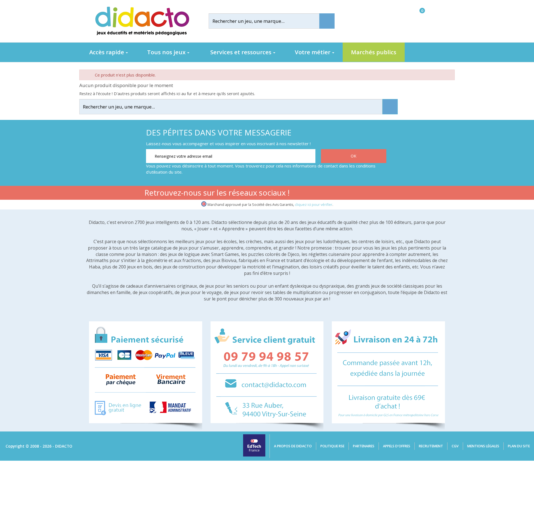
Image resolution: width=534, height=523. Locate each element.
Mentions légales (483, 446)
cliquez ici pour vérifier (313, 204)
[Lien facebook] (328, 193)
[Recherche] (327, 21)
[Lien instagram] (363, 193)
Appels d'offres (396, 446)
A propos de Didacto (293, 446)
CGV (455, 446)
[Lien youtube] (346, 193)
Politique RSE (332, 446)
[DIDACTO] (142, 21)
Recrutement (431, 446)
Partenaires (363, 446)
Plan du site (519, 446)
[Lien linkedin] (381, 193)
